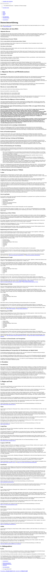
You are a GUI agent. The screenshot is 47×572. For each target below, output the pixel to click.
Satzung (4, 13)
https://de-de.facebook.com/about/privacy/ (16, 255)
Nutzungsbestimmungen (7, 564)
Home (4, 11)
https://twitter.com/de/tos (11, 308)
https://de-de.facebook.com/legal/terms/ (33, 255)
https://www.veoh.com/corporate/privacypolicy (8, 504)
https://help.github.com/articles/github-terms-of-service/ (16, 335)
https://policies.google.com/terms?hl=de (26, 280)
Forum (4, 12)
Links (4, 14)
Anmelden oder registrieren (8, 1)
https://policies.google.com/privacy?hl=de (30, 281)
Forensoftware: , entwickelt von (14, 570)
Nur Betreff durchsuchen (8, 5)
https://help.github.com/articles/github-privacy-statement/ (10, 543)
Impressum (5, 565)
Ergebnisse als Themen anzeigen (20, 5)
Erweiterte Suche (6, 7)
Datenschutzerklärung (7, 563)
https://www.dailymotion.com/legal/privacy (8, 524)
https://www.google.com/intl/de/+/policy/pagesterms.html (10, 281)
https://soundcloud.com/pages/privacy (7, 481)
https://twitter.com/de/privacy (22, 308)
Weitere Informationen (7, 26)
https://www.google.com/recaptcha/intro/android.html (27, 462)
